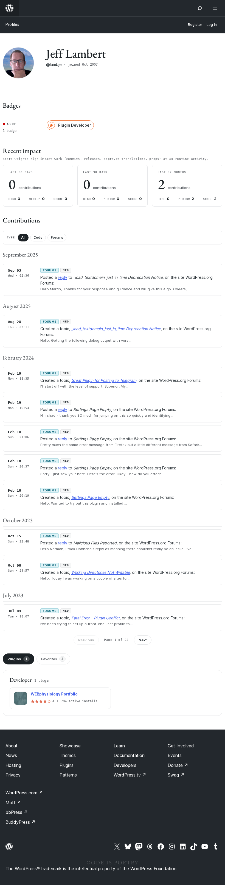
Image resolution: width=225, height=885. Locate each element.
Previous (86, 640)
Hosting (13, 765)
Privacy (13, 775)
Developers (125, 765)
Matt (13, 802)
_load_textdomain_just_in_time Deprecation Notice (116, 328)
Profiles (12, 24)
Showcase (70, 745)
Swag (176, 775)
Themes (68, 755)
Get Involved (181, 745)
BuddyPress (20, 822)
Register (195, 25)
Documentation (129, 755)
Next (143, 640)
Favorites (52, 659)
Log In (212, 25)
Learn (119, 745)
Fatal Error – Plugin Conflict (95, 618)
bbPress (16, 812)
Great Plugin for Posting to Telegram (103, 380)
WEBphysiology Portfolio (54, 694)
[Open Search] (199, 8)
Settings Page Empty (90, 497)
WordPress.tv (130, 775)
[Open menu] (216, 8)
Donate (178, 765)
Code (38, 237)
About (11, 745)
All (23, 237)
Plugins (17, 659)
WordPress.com (24, 792)
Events (175, 755)
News (11, 755)
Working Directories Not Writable (100, 572)
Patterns (68, 775)
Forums (57, 237)
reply (62, 277)
